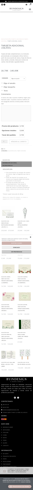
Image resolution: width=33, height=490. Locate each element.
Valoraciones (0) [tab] (8, 165)
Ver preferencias (16, 251)
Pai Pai (27, 362)
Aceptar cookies (16, 243)
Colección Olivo (12, 150)
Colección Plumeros (22, 276)
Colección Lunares (5, 276)
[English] (2, 419)
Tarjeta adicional (21, 150)
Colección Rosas (5, 304)
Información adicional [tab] (10, 163)
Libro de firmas (21, 334)
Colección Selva (5, 332)
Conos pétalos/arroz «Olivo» (23, 225)
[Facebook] (2, 4)
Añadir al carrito (19, 141)
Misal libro (12, 362)
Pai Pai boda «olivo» (24, 364)
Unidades (5, 78)
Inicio (2, 39)
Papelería (7, 39)
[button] (30, 237)
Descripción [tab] (6, 160)
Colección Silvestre (22, 304)
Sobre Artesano (5, 223)
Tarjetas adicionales (17, 39)
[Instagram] (4, 4)
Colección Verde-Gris (6, 334)
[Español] (5, 419)
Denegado (16, 247)
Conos (27, 221)
